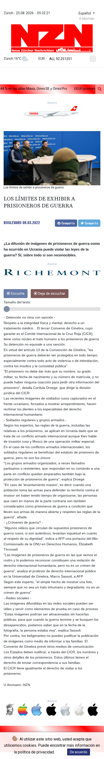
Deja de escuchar (51, 294)
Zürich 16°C (12, 58)
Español (85, 13)
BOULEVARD (13, 222)
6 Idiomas (86, 18)
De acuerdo (78, 752)
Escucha (17, 294)
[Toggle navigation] (93, 59)
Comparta (67, 223)
